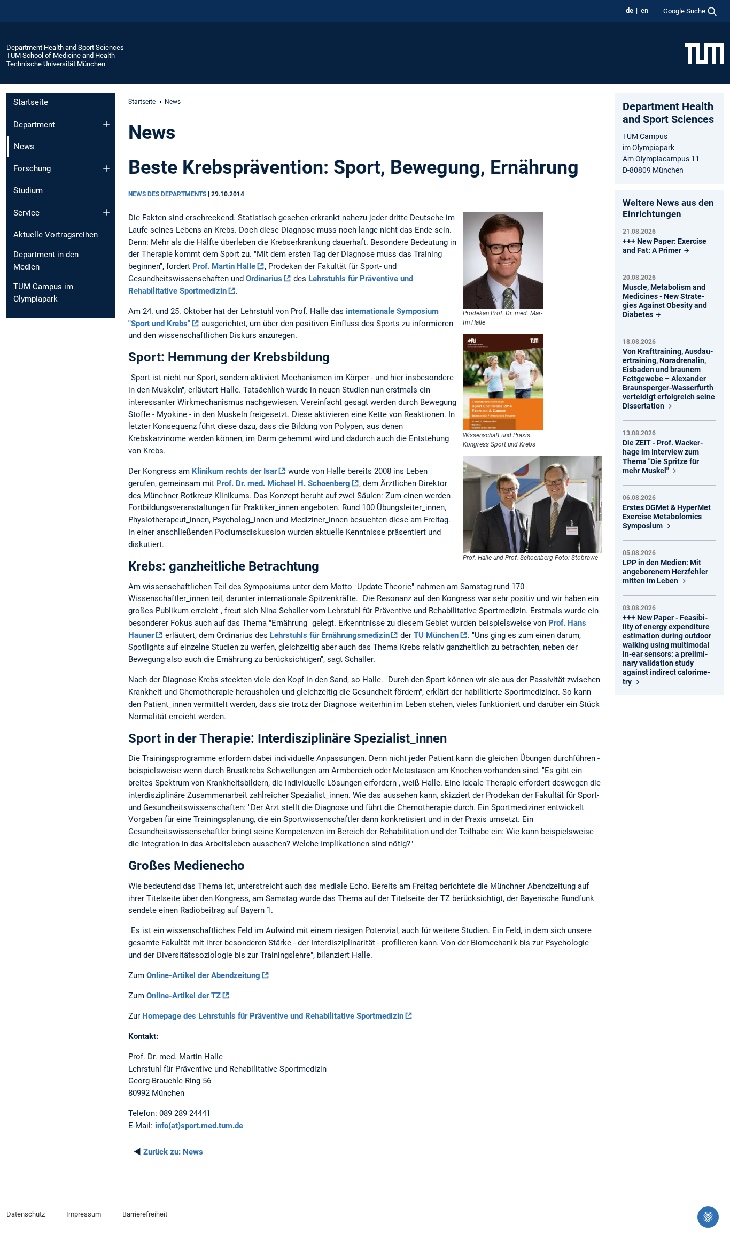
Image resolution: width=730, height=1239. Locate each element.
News (173, 1152)
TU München (436, 635)
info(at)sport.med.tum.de (199, 1125)
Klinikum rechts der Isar (234, 471)
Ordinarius (264, 278)
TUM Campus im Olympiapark (43, 293)
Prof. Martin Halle (222, 266)
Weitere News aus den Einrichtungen (668, 208)
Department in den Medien (46, 261)
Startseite (30, 102)
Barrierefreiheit (144, 1214)
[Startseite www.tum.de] (704, 53)
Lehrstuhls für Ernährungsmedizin (330, 635)
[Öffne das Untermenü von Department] (106, 124)
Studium (28, 190)
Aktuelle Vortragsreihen (55, 235)
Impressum (83, 1214)
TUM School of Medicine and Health (60, 55)
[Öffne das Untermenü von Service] (106, 212)
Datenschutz (25, 1214)
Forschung (32, 168)
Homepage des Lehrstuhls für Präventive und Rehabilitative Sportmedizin (272, 1016)
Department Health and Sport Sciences (65, 47)
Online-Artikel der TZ (183, 996)
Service (26, 213)
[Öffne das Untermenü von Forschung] (106, 168)
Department (34, 124)
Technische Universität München (55, 64)
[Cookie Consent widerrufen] (708, 1217)
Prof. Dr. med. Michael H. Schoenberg (283, 483)
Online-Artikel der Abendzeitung (203, 975)
